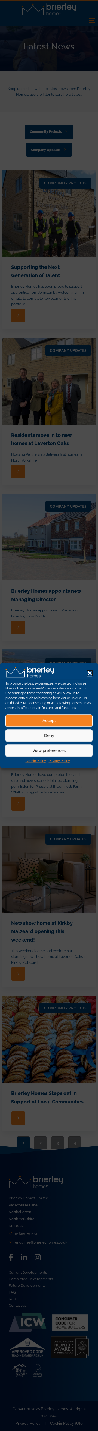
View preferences (49, 750)
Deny (49, 735)
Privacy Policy (59, 761)
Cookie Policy (36, 761)
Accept (49, 720)
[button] (90, 673)
